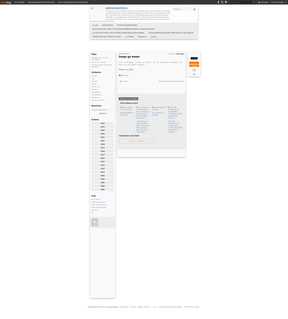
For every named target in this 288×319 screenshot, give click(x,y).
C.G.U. (154, 307)
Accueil (95, 25)
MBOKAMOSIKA (116, 8)
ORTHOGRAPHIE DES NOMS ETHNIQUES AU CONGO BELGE (170, 33)
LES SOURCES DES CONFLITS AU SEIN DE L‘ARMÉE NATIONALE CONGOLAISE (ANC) (123, 29)
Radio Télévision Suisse (99, 205)
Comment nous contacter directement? (99, 58)
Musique (94, 89)
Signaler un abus (144, 307)
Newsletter (142, 37)
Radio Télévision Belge (98, 207)
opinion (93, 84)
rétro (93, 78)
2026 (103, 123)
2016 (103, 158)
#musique (124, 75)
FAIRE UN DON (107, 25)
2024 (103, 130)
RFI (92, 213)
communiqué (95, 92)
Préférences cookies (191, 307)
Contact (153, 37)
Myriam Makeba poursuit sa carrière (170, 81)
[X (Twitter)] (222, 2)
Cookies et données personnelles (170, 307)
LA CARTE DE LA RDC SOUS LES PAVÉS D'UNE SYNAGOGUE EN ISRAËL (118, 33)
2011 (103, 176)
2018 (103, 151)
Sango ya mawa (129, 56)
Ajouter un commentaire (137, 141)
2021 (103, 141)
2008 (103, 186)
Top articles (123, 307)
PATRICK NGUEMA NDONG (127, 25)
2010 (103, 179)
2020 (103, 144)
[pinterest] (225, 2)
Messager (100, 307)
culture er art (95, 87)
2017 (103, 155)
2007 (103, 189)
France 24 (94, 210)
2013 (103, 169)
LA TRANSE (130, 37)
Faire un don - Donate (98, 62)
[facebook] (218, 2)
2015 (103, 162)
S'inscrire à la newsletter (128, 99)
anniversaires (95, 97)
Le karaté (125, 81)
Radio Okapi (95, 199)
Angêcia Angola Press (98, 202)
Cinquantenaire (96, 95)
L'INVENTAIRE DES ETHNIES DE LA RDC (106, 37)
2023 (103, 134)
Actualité (94, 81)
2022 (103, 137)
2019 (103, 148)
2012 (103, 172)
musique (94, 76)
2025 (103, 127)
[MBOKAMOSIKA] (97, 12)
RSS (95, 225)
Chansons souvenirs (97, 100)
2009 (103, 182)
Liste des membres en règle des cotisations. (101, 66)
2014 (103, 165)
